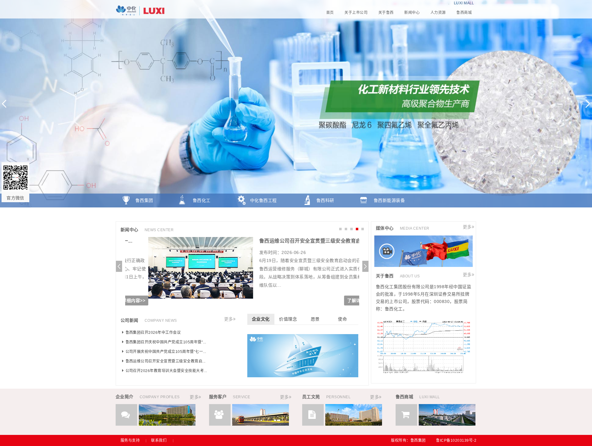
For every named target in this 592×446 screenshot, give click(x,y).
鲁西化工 (202, 200)
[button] (588, 103)
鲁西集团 (144, 200)
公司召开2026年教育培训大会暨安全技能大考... (166, 371)
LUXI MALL (464, 3)
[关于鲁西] (423, 372)
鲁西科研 (325, 200)
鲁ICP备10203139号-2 (456, 440)
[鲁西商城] (447, 424)
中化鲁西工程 (263, 200)
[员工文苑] (353, 424)
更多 (228, 319)
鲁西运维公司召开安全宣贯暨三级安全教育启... (289, 240)
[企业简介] (167, 424)
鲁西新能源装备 (389, 200)
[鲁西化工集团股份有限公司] (296, 11)
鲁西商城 (144, 214)
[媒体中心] (423, 265)
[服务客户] (260, 424)
